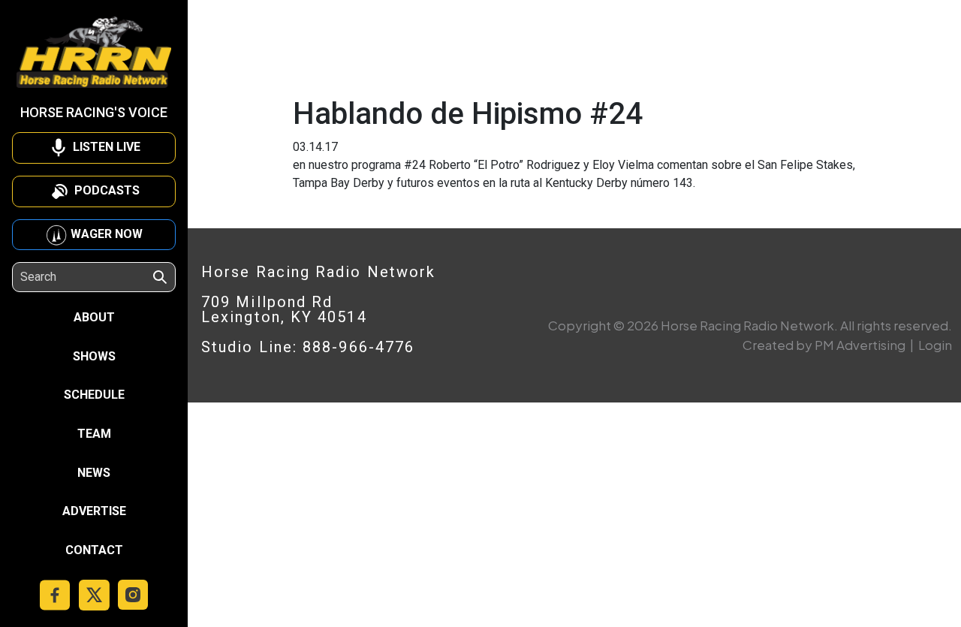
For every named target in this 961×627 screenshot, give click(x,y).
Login (935, 344)
